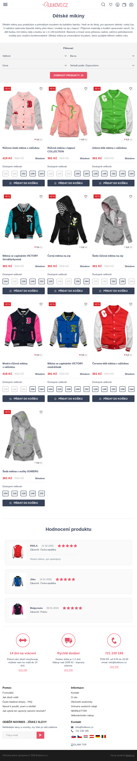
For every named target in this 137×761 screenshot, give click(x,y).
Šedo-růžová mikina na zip (107, 255)
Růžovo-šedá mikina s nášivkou (21, 147)
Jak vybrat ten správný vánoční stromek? (24, 710)
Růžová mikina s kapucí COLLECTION (61, 149)
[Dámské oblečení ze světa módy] (66, 4)
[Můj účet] (118, 4)
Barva (73, 56)
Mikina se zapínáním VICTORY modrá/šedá (65, 365)
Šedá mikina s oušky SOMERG (20, 471)
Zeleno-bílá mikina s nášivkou (109, 147)
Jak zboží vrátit (10, 697)
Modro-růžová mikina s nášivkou (15, 365)
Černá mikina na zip (59, 255)
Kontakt (75, 692)
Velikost (7, 56)
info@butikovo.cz (84, 727)
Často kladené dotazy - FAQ (17, 701)
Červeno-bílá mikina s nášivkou (110, 363)
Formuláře (8, 692)
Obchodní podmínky (81, 701)
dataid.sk (130, 755)
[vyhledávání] (104, 5)
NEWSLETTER (79, 710)
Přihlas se (40, 735)
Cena (5, 65)
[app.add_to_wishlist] (41, 88)
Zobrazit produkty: (68, 75)
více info (22, 670)
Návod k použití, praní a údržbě (19, 706)
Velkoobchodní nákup (82, 715)
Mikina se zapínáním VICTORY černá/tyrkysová (20, 257)
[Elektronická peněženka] (124, 4)
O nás (74, 697)
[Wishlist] (111, 4)
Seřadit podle (84, 65)
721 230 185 (82, 730)
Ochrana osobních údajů (84, 706)
